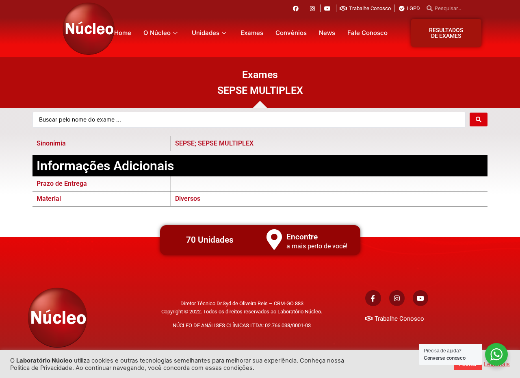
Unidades (205, 33)
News (327, 33)
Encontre (302, 236)
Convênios (291, 33)
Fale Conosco (367, 33)
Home (122, 33)
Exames (251, 33)
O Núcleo (157, 33)
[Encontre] (274, 239)
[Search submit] (479, 119)
